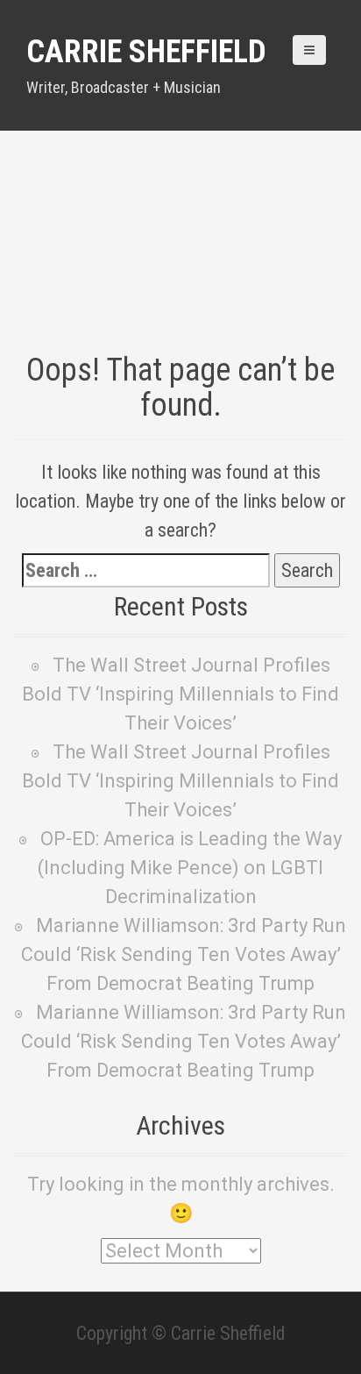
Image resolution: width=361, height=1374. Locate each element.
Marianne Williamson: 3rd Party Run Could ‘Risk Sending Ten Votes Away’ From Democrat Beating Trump (184, 954)
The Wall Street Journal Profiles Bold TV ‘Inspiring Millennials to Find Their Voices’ (180, 694)
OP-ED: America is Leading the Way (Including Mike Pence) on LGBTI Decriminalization (190, 868)
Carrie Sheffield (146, 51)
